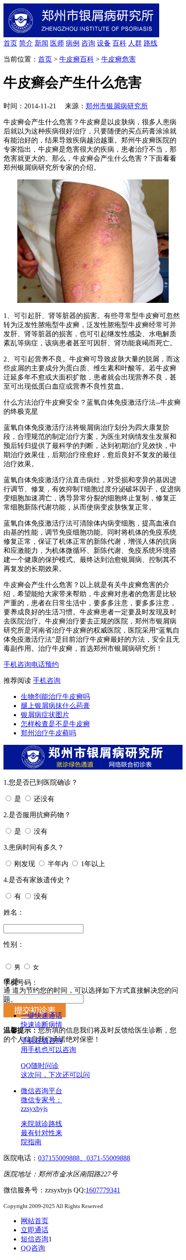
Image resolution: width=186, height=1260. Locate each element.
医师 (57, 43)
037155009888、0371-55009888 (84, 1158)
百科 (119, 43)
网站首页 (34, 1220)
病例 (73, 43)
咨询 (88, 43)
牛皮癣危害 (118, 59)
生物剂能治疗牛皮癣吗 (55, 696)
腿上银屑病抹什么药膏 (55, 705)
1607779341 (103, 1190)
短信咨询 (34, 1239)
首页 (10, 43)
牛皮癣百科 (76, 59)
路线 (150, 43)
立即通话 (34, 1230)
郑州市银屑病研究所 (117, 106)
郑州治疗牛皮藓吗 (48, 733)
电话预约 (45, 664)
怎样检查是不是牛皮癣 (55, 723)
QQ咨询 (33, 1248)
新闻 (41, 43)
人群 (135, 43)
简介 (26, 43)
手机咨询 (17, 664)
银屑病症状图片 (45, 714)
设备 (104, 43)
